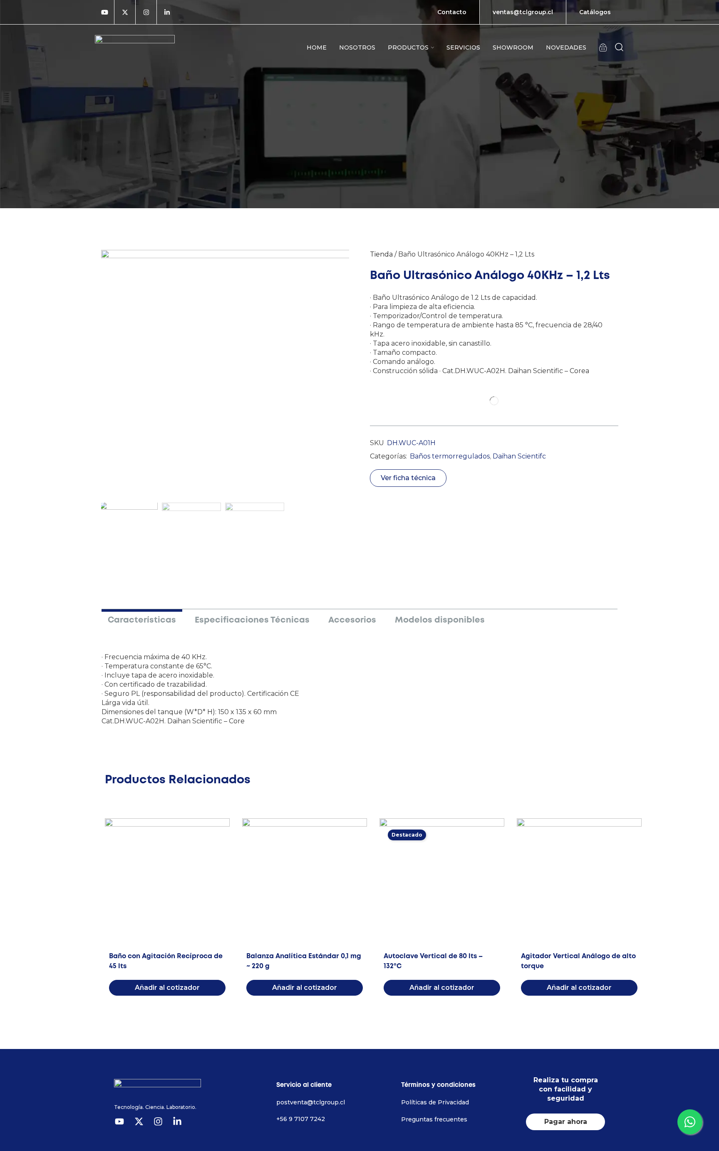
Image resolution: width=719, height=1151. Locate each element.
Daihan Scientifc (519, 456)
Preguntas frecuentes (434, 1119)
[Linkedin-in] (167, 12)
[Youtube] (104, 12)
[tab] (142, 619)
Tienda (381, 254)
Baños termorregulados (450, 456)
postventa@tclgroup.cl (310, 1102)
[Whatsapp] (689, 1121)
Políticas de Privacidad (435, 1102)
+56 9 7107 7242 (300, 1119)
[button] (603, 47)
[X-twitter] (124, 12)
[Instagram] (146, 12)
